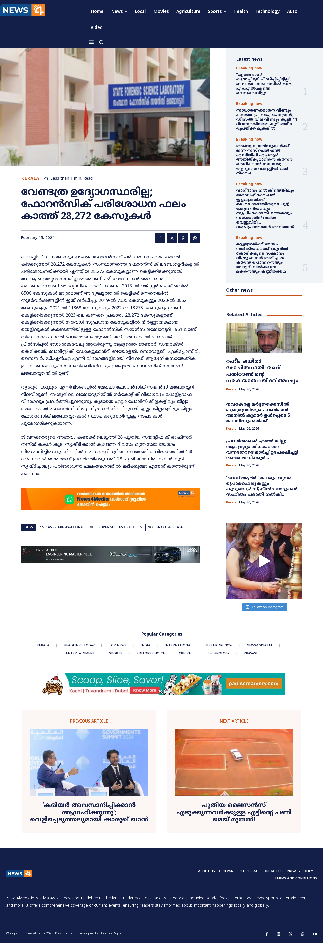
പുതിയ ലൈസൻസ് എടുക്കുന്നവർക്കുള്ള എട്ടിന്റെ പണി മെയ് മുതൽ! (234, 813)
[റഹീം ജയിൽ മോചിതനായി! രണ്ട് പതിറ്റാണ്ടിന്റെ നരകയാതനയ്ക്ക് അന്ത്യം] (264, 338)
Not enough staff (165, 527)
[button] (101, 42)
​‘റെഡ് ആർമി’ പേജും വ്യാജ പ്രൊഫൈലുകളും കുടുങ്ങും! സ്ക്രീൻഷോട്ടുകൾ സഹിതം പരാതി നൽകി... (261, 487)
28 (91, 527)
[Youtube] (315, 934)
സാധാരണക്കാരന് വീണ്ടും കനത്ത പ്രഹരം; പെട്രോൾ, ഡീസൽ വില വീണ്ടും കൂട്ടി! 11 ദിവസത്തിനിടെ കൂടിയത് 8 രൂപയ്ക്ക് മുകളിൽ (266, 119)
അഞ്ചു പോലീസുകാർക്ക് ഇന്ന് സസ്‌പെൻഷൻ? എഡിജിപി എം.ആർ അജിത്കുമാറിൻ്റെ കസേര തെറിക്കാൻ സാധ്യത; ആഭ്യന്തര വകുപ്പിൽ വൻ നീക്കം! (264, 160)
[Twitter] (172, 238)
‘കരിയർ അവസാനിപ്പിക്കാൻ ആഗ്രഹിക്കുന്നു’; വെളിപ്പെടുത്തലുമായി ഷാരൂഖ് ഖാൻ (89, 813)
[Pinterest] (183, 238)
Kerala (30, 179)
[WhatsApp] (195, 238)
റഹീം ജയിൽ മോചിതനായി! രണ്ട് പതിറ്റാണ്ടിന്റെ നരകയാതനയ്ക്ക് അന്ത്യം (262, 371)
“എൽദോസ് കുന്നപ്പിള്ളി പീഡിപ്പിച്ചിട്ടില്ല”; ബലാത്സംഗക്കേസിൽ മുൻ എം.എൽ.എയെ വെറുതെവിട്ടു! (264, 84)
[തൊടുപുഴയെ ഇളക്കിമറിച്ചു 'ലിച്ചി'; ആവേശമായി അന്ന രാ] (264, 561)
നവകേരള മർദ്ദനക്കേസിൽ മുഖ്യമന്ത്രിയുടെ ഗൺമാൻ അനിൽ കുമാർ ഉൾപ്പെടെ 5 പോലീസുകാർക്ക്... (258, 413)
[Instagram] (279, 934)
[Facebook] (160, 238)
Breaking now (249, 68)
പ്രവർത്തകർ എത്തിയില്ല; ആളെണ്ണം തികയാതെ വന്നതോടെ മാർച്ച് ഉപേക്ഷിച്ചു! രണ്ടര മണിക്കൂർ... (262, 450)
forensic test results (120, 527)
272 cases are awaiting (61, 527)
